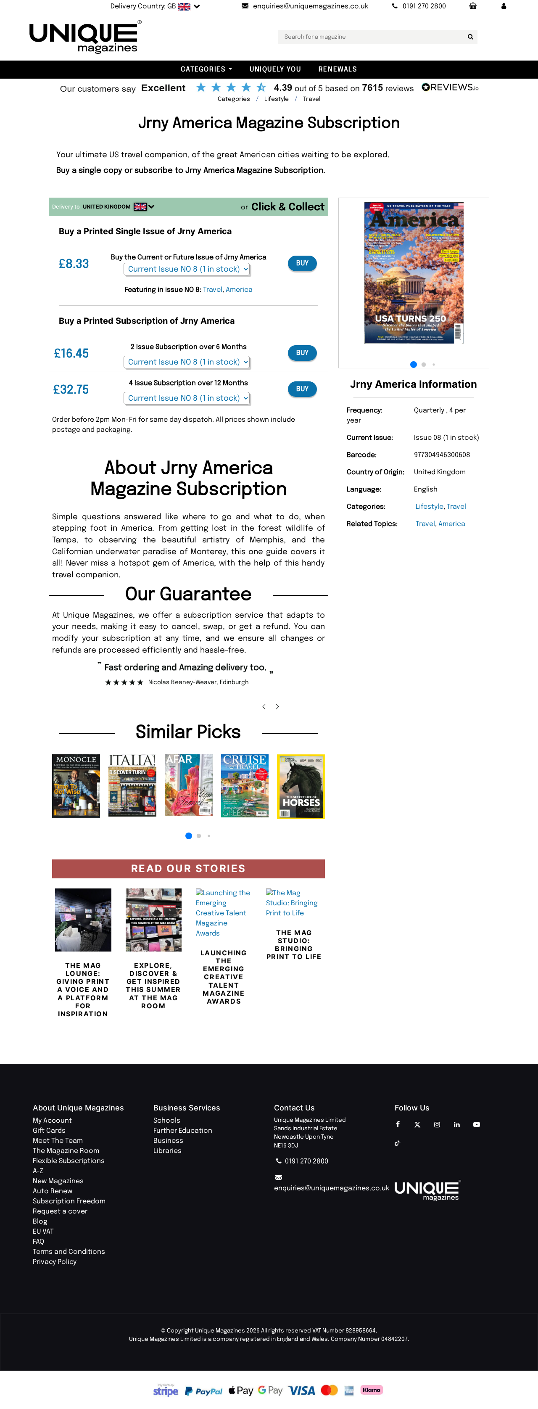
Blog (40, 1221)
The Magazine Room (66, 1151)
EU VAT (43, 1231)
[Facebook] (397, 1125)
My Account (52, 1120)
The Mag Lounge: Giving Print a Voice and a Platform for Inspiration (83, 989)
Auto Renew (52, 1191)
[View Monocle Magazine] (76, 786)
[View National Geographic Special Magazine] (301, 786)
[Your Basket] (472, 7)
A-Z (38, 1171)
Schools (166, 1120)
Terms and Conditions (69, 1252)
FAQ (38, 1241)
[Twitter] (417, 1125)
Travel (456, 506)
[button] (504, 7)
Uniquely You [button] (275, 69)
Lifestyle (429, 506)
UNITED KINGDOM (107, 207)
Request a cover (60, 1211)
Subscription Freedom (69, 1201)
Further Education (182, 1130)
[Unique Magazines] (450, 1190)
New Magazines (58, 1181)
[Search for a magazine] (469, 37)
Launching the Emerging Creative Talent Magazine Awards (223, 977)
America (451, 524)
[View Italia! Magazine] (132, 785)
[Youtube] (476, 1125)
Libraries (167, 1151)
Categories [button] (203, 69)
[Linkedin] (457, 1125)
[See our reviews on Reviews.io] (269, 88)
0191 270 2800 (305, 1161)
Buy (302, 263)
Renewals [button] (338, 69)
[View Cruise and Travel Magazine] (245, 785)
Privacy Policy (54, 1262)
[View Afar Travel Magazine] (189, 785)
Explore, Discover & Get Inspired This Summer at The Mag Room (153, 985)
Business (168, 1141)
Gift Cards (49, 1130)
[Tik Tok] (397, 1143)
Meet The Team (58, 1141)
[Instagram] (437, 1125)
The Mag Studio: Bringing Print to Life (294, 944)
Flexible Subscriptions (69, 1161)
